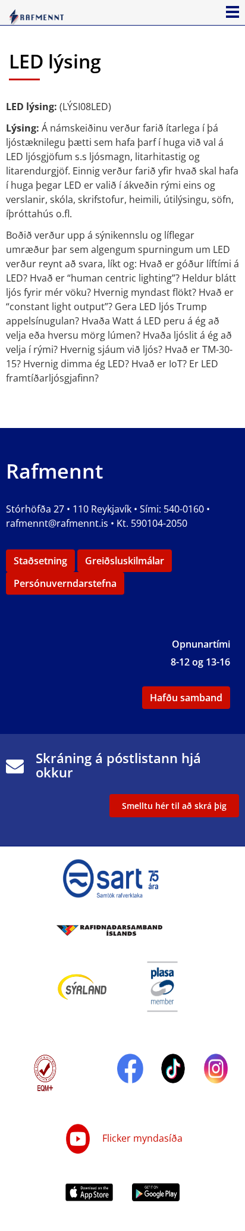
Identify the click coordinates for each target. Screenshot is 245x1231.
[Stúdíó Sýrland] (82, 985)
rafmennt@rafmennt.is (57, 523)
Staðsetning (40, 560)
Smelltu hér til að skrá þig (174, 805)
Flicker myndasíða (141, 1138)
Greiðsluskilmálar (124, 560)
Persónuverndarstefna (65, 583)
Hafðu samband (186, 697)
